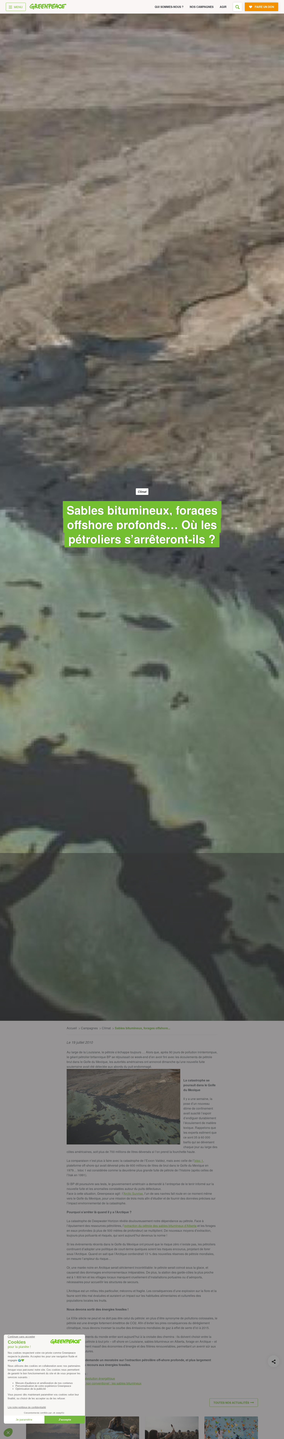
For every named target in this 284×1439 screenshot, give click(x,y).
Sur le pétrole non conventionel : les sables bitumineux (104, 1383)
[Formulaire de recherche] (237, 7)
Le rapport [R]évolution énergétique (91, 1378)
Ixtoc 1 (198, 1160)
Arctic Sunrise (133, 1193)
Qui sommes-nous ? (169, 7)
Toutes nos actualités (231, 1403)
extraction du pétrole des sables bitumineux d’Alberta (160, 1225)
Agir (223, 7)
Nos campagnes (201, 7)
